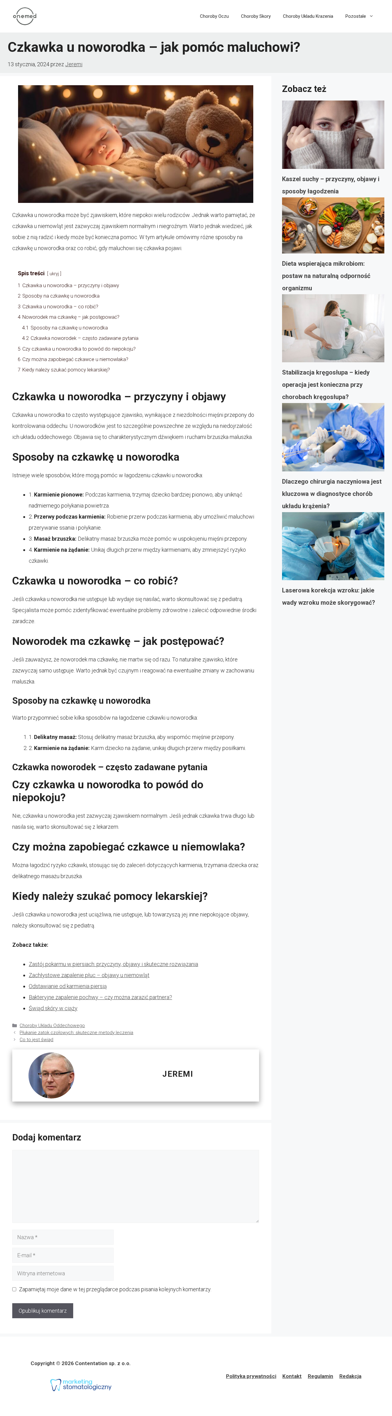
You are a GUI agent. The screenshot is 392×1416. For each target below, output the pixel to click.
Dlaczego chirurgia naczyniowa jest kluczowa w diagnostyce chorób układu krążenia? (332, 494)
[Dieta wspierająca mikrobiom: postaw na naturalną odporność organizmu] (333, 227)
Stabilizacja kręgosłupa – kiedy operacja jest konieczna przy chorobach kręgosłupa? (326, 385)
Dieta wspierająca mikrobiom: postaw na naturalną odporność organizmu (326, 276)
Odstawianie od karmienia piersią (68, 986)
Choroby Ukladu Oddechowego (52, 1025)
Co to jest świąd (36, 1039)
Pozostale (355, 16)
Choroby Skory (256, 16)
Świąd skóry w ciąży (53, 1008)
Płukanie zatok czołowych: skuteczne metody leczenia (76, 1032)
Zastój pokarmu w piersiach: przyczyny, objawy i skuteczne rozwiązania (113, 964)
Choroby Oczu (214, 16)
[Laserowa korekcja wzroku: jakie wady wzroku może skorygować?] (333, 548)
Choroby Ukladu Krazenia (308, 16)
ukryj (54, 273)
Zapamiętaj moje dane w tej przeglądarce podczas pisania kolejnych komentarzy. (115, 1289)
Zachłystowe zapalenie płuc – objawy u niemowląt (89, 975)
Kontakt (292, 1376)
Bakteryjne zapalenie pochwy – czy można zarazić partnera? (100, 997)
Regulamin (320, 1376)
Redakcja (350, 1376)
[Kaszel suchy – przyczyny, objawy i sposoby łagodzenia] (333, 137)
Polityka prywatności (251, 1376)
